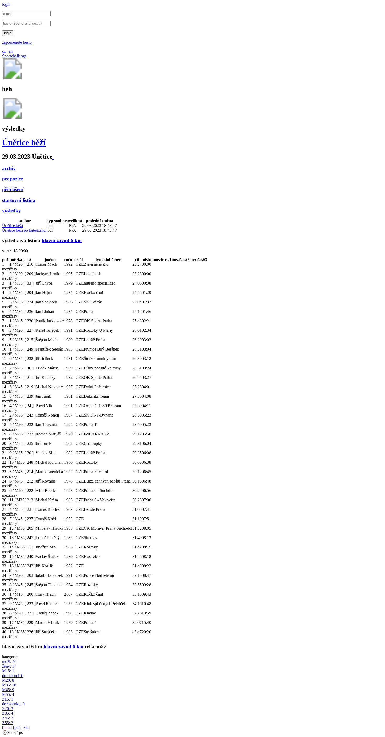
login (6, 4)
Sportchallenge (14, 56)
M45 (8, 690)
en (11, 51)
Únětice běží (24, 142)
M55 (8, 694)
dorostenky (13, 704)
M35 (9, 685)
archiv (9, 168)
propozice (12, 178)
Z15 (7, 699)
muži (9, 661)
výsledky (11, 210)
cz (4, 51)
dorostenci (12, 675)
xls (26, 727)
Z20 (7, 708)
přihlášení (12, 189)
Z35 (7, 713)
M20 (8, 680)
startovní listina (18, 200)
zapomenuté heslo (17, 42)
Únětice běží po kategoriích (24, 230)
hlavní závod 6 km (62, 240)
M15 (8, 671)
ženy (9, 666)
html (7, 727)
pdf (17, 727)
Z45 (7, 718)
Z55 (7, 723)
